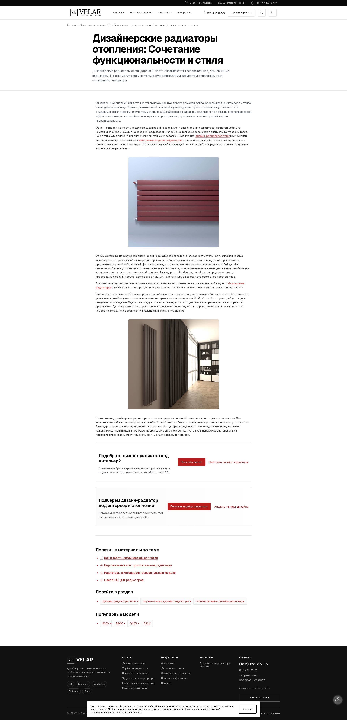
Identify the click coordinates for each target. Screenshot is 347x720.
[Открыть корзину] (273, 13)
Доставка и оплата (141, 12)
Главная (72, 24)
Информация (184, 12)
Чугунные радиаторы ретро (138, 678)
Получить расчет (241, 12)
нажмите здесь (132, 712)
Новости (166, 683)
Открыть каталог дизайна (231, 506)
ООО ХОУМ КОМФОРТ (252, 680)
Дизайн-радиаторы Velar (119, 601)
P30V (105, 623)
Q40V (133, 623)
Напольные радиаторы (135, 673)
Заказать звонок (259, 697)
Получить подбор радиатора (189, 506)
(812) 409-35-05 (248, 670)
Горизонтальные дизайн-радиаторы (220, 601)
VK (70, 684)
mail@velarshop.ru (249, 675)
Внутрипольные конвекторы (138, 683)
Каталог (119, 12)
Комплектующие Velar (135, 688)
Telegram (83, 684)
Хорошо (247, 709)
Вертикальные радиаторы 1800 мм (215, 665)
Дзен (87, 691)
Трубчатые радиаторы (135, 668)
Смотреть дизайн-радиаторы (228, 462)
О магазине (165, 12)
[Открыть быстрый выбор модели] (262, 13)
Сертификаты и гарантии (175, 673)
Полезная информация (174, 678)
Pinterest (74, 691)
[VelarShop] (85, 12)
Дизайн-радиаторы (133, 663)
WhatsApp (99, 684)
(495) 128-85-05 (214, 12)
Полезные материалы (92, 24)
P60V (119, 623)
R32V (147, 623)
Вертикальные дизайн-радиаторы (166, 601)
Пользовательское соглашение (261, 713)
